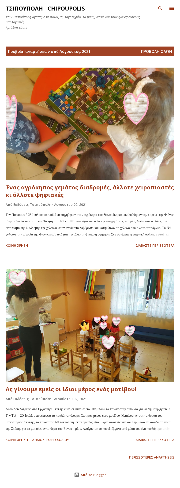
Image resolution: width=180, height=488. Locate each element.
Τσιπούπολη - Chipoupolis (45, 8)
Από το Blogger (93, 475)
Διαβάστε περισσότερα (154, 245)
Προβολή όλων (156, 51)
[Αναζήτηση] (160, 8)
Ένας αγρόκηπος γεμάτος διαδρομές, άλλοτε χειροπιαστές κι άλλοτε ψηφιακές (90, 191)
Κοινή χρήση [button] (17, 245)
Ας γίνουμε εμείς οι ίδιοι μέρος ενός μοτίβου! (71, 389)
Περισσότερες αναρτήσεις (151, 457)
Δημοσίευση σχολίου (50, 439)
